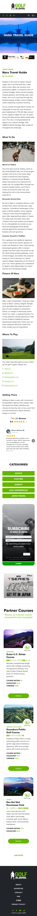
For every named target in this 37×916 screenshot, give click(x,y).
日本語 (18, 900)
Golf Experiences (18, 490)
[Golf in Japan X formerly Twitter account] (10, 15)
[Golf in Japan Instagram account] (3, 15)
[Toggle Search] (29, 15)
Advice (18, 473)
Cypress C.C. (9, 381)
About (19, 884)
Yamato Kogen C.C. (11, 377)
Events (18, 484)
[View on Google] (8, 431)
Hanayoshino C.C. (11, 385)
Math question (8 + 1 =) (15, 554)
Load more (18, 855)
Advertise (18, 888)
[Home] (18, 875)
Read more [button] (9, 451)
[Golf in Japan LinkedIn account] (14, 15)
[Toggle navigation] (33, 15)
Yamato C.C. (8, 373)
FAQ (18, 896)
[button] (3, 440)
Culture (18, 478)
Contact (18, 892)
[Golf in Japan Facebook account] (7, 15)
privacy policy (18, 546)
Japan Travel (7, 69)
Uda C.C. (7, 368)
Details (18, 695)
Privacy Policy (18, 904)
